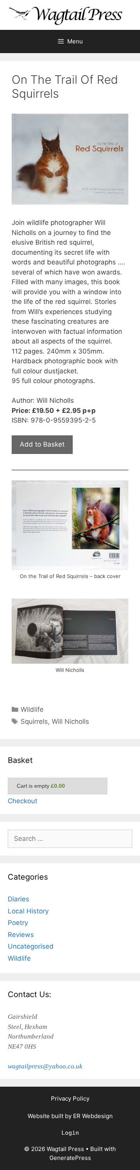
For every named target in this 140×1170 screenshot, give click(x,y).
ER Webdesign (93, 1116)
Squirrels (34, 721)
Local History (28, 911)
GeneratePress (70, 1157)
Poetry (18, 923)
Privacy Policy (70, 1098)
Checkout (22, 801)
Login (70, 1132)
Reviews (21, 935)
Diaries (18, 899)
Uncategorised (31, 946)
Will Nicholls (70, 721)
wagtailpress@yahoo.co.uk (45, 1066)
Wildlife (32, 709)
